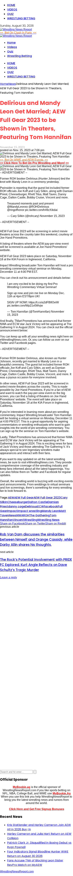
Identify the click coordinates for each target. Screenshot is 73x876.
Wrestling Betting (21, 18)
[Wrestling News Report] (16, 29)
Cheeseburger (17, 502)
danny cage (16, 506)
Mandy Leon (50, 511)
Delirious (31, 506)
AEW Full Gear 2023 (47, 498)
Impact (12, 511)
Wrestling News (49, 520)
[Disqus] (36, 626)
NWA (19, 515)
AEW (11, 498)
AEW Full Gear (23, 498)
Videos (12, 9)
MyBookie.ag (21, 787)
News (12, 515)
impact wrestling (30, 511)
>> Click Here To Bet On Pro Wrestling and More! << (34, 162)
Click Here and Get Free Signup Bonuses (36, 809)
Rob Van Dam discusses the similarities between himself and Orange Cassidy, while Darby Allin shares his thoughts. (36, 539)
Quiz (10, 14)
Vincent (18, 520)
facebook (51, 506)
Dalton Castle (38, 502)
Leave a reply (8, 577)
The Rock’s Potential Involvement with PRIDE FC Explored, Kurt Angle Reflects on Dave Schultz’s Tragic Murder (36, 564)
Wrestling (31, 520)
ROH (26, 515)
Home (11, 5)
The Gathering (39, 515)
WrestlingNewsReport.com (17, 871)
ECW (40, 506)
